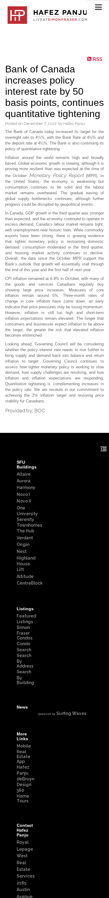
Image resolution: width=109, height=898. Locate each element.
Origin (23, 544)
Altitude (25, 576)
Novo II (24, 501)
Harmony (26, 487)
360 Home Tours (23, 795)
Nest (22, 551)
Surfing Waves (71, 713)
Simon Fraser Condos (24, 632)
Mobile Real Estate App (24, 754)
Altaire (24, 474)
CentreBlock (30, 583)
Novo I (23, 494)
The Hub (25, 530)
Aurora (24, 480)
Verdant (25, 537)
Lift (20, 569)
